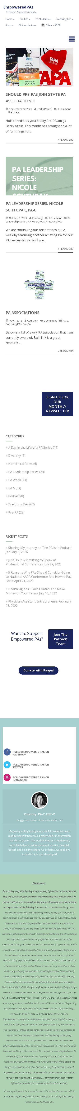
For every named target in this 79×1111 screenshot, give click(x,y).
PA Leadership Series (23, 472)
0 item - (53, 25)
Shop (8, 25)
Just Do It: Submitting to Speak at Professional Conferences (31, 562)
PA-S (42, 221)
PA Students (42, 19)
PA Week (33, 221)
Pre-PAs (24, 19)
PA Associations (27, 25)
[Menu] (72, 39)
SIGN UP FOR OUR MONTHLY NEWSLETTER (57, 404)
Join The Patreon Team (60, 639)
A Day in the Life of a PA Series (30, 447)
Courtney (37, 218)
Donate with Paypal (38, 670)
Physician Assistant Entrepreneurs (33, 601)
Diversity (14, 455)
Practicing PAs (63, 19)
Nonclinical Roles (20, 464)
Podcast (14, 496)
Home (9, 19)
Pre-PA (15, 112)
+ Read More (65, 139)
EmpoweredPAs (18, 7)
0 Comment (64, 109)
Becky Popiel (44, 109)
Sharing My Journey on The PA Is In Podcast (40, 548)
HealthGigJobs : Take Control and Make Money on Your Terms (35, 591)
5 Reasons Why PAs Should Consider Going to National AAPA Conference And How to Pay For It (38, 576)
